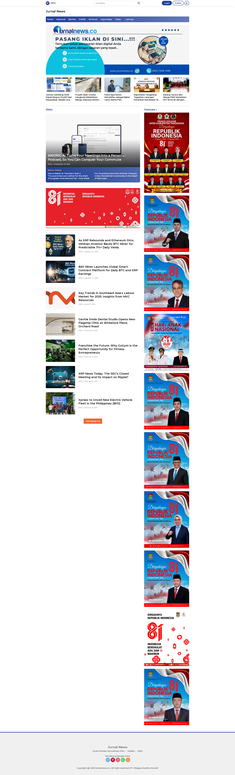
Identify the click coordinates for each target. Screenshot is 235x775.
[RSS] (128, 760)
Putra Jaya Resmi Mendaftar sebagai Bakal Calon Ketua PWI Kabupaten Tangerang (117, 97)
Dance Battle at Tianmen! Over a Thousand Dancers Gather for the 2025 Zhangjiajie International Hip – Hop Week (68, 176)
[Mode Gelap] (186, 3)
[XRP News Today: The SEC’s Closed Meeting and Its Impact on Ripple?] (60, 377)
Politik (82, 19)
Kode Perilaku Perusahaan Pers (109, 751)
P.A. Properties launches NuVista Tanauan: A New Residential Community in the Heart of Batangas (116, 176)
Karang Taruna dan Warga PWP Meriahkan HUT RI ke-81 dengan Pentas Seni (174, 97)
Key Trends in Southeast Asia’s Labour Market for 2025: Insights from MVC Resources (106, 296)
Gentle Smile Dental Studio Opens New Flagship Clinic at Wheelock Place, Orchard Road (106, 323)
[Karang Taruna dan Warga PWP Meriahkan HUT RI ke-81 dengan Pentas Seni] (176, 84)
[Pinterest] (113, 760)
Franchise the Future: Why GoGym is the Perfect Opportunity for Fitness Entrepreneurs (107, 349)
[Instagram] (118, 760)
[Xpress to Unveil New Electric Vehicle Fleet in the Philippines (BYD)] (60, 403)
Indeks (178, 3)
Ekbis (50, 164)
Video (118, 19)
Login (167, 3)
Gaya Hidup (106, 19)
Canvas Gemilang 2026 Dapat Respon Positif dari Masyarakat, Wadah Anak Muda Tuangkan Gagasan (59, 97)
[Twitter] (108, 760)
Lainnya (130, 19)
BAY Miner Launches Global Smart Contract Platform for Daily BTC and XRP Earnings (108, 270)
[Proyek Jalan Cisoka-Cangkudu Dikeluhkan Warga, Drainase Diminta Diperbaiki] (88, 84)
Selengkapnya (93, 421)
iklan (140, 751)
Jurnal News (55, 11)
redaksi (131, 751)
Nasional (60, 19)
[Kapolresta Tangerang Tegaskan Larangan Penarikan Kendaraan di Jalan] (147, 84)
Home (50, 19)
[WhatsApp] (123, 760)
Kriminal (93, 19)
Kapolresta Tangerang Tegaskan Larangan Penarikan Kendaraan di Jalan (146, 97)
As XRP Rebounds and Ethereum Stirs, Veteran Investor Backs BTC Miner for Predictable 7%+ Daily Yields (106, 244)
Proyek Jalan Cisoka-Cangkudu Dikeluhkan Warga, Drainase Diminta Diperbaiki (87, 97)
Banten (72, 19)
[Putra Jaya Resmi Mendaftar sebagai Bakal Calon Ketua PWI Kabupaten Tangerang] (117, 84)
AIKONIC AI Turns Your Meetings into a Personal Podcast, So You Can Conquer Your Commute (86, 157)
